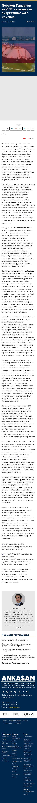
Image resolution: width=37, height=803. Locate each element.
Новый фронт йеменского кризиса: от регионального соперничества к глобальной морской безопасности (18, 657)
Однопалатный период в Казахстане (15, 663)
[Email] (28, 128)
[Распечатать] (32, 128)
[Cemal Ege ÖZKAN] (18, 599)
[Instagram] (7, 691)
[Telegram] (24, 128)
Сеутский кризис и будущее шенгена (15, 640)
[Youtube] (27, 691)
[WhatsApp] (20, 128)
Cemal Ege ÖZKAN (8, 22)
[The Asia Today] (18, 714)
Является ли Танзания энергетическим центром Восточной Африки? (16, 645)
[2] (17, 401)
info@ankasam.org (14, 707)
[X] (3, 128)
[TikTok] (19, 691)
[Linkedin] (12, 128)
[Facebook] (8, 128)
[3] (3, 569)
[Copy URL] (3, 133)
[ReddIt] (16, 128)
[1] (24, 215)
